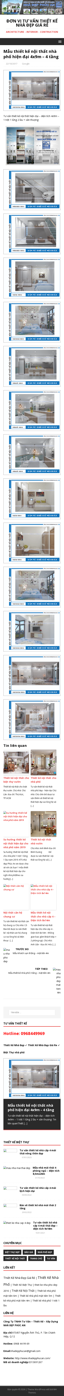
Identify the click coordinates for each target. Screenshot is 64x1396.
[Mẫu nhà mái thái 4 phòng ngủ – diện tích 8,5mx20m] (16, 1168)
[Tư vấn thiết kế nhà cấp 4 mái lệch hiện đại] (10, 1194)
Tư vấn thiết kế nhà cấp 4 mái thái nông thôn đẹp (38, 1152)
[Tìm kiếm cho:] (32, 1012)
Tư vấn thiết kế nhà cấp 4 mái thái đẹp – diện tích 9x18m (45, 1225)
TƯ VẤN (51, 1258)
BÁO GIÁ (28, 1252)
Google (26, 63)
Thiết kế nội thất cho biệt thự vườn (16, 779)
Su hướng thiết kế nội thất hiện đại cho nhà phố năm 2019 (15, 843)
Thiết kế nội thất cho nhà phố (43, 779)
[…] (25, 1123)
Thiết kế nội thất (15, 1258)
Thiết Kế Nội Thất (23, 1291)
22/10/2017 (11, 63)
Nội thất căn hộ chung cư (12, 914)
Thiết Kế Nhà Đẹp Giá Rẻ (19, 1278)
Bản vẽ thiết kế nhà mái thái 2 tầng (38, 1207)
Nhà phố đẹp (45, 1252)
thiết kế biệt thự (16, 1142)
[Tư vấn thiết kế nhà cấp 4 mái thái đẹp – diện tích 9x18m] (17, 1222)
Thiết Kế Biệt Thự (22, 1284)
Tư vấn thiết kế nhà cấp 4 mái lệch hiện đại (38, 1189)
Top (56, 1388)
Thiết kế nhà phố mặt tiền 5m (36, 1295)
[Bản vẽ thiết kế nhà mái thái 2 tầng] (10, 1212)
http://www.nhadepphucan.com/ (32, 1358)
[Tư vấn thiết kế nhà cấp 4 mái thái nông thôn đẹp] (10, 1157)
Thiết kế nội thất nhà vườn (41, 841)
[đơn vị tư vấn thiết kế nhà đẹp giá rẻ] (32, 12)
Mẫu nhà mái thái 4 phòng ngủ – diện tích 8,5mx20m (46, 1170)
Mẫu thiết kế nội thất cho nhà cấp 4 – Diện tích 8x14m (43, 916)
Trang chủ (36, 1258)
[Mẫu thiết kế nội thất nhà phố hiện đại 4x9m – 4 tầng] (32, 1078)
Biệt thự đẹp (12, 1252)
